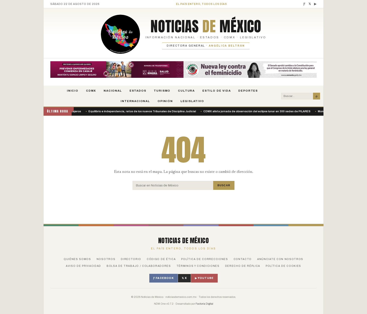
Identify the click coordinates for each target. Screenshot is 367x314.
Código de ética (161, 259)
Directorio (131, 259)
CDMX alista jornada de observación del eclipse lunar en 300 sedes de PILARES (165, 111)
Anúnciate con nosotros (280, 259)
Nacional (113, 90)
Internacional (135, 101)
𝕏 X (184, 278)
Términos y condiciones (198, 265)
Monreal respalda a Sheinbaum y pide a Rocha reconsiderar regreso (272, 111)
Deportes (248, 90)
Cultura (186, 90)
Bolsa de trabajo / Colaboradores (139, 265)
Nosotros (106, 259)
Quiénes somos (77, 259)
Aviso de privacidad (83, 265)
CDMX (91, 90)
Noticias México (205, 26)
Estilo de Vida (216, 90)
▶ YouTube (204, 278)
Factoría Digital (204, 303)
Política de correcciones (204, 259)
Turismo (162, 90)
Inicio (72, 90)
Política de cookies (283, 265)
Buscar (223, 185)
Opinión (165, 101)
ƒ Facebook (163, 278)
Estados (138, 90)
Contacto (243, 259)
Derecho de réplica (242, 265)
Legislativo (192, 101)
